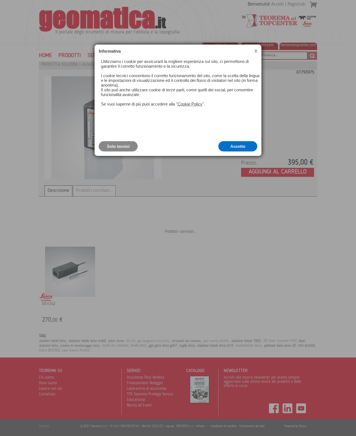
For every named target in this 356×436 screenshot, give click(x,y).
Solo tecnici (118, 146)
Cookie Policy (189, 104)
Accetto (237, 146)
